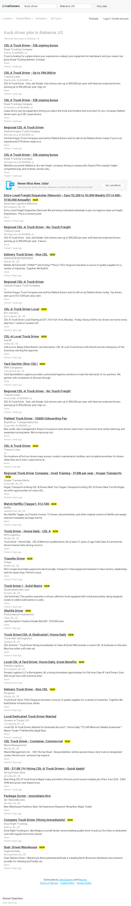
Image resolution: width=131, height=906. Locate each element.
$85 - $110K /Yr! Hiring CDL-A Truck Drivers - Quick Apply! (44, 768)
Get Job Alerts (113, 185)
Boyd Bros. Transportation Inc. (21, 422)
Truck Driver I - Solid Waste (23, 586)
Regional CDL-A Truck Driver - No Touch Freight (37, 227)
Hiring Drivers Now (14, 772)
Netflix (7, 507)
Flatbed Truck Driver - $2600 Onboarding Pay (35, 418)
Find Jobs (102, 6)
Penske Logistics (14, 665)
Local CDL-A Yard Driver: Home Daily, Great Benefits (40, 662)
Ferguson (9, 693)
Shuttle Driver (13, 610)
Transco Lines (12, 76)
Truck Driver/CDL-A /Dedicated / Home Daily (35, 634)
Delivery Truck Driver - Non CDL (26, 254)
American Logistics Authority (20, 203)
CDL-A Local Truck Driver (21, 336)
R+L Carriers (11, 313)
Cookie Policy (67, 883)
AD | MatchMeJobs (14, 800)
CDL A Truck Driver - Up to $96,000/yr (30, 73)
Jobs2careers (66, 879)
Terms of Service (49, 883)
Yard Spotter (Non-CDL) (21, 364)
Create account (120, 18)
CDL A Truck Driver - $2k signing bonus (31, 45)
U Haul (7, 562)
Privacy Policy (84, 883)
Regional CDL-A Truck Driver (24, 127)
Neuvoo (83, 879)
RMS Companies (13, 367)
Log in (107, 18)
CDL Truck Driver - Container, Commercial (33, 741)
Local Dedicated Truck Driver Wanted (30, 716)
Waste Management (15, 745)
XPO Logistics (12, 535)
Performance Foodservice (19, 614)
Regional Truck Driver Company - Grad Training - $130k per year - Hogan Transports (63, 473)
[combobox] (75, 6)
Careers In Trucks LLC (16, 720)
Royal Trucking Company (18, 49)
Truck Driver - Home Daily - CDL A (27, 531)
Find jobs (93, 18)
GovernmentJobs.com (16, 589)
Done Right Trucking (15, 823)
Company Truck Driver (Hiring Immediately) (34, 820)
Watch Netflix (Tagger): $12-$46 (26, 504)
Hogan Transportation (16, 480)
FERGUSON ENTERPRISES (18, 258)
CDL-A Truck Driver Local (21, 309)
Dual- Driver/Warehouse (20, 847)
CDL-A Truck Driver (17, 446)
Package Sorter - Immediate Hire (27, 796)
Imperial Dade (12, 851)
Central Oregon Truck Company (22, 131)
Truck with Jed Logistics (18, 638)
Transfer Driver (14, 558)
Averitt (7, 340)
